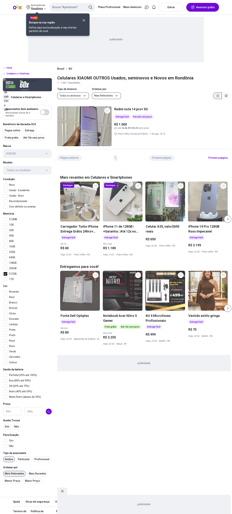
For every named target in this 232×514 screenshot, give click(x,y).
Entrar (171, 7)
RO (70, 68)
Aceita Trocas (11, 420)
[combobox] (72, 7)
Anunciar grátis (205, 7)
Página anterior (69, 157)
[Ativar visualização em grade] (226, 95)
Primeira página (218, 157)
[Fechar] (84, 20)
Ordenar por (10, 467)
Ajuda (16, 501)
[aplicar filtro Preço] (49, 412)
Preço (7, 403)
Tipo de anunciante (14, 453)
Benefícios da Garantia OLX (19, 124)
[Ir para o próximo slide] (227, 219)
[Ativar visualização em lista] (217, 95)
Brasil (60, 68)
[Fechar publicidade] (62, 491)
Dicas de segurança (37, 501)
